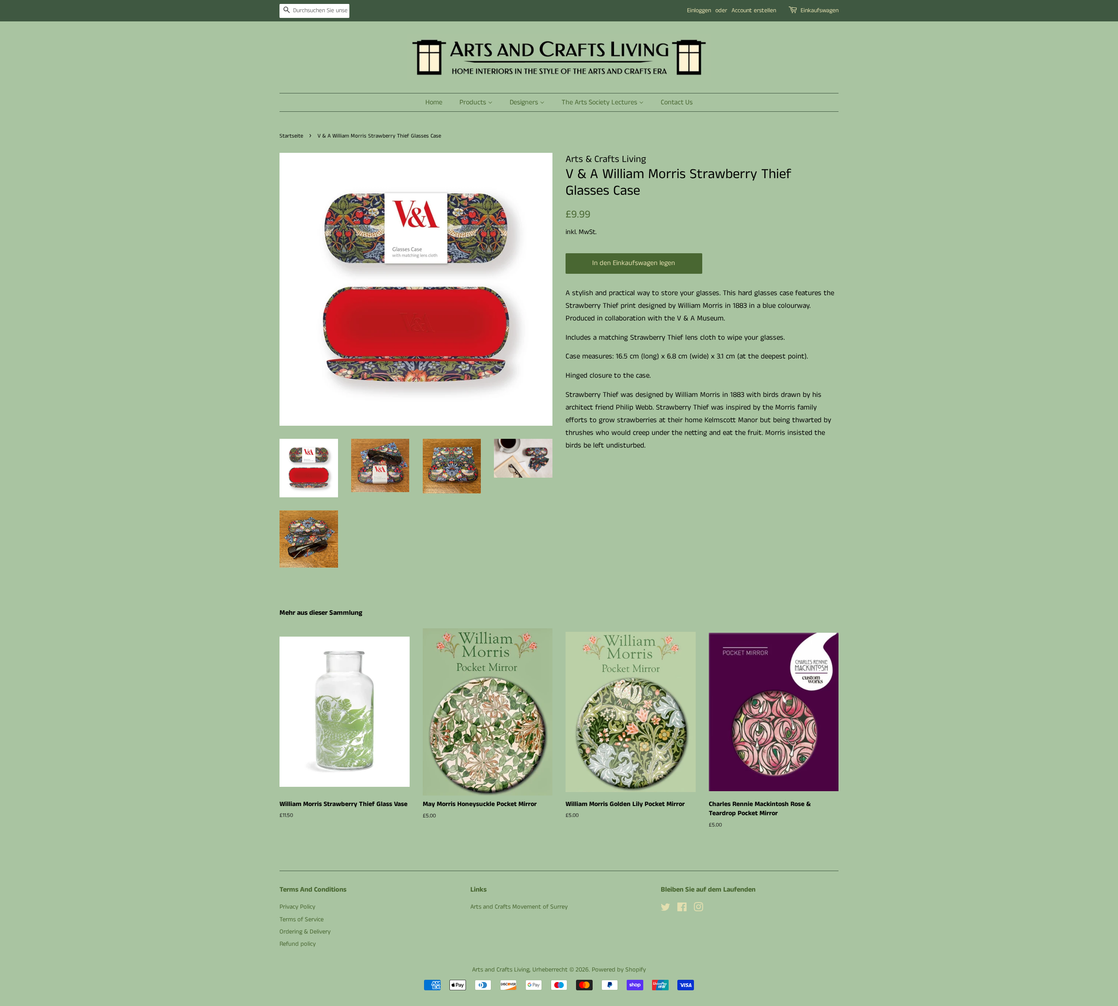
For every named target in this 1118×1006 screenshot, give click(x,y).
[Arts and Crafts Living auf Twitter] (665, 909)
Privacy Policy (297, 907)
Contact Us (677, 102)
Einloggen (699, 10)
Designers (525, 102)
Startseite (291, 136)
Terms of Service (302, 919)
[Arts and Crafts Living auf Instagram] (698, 909)
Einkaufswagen (819, 10)
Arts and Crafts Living (500, 969)
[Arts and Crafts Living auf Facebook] (682, 909)
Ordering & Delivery (305, 931)
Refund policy (298, 944)
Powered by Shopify (619, 969)
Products (473, 102)
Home (433, 102)
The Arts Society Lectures (600, 102)
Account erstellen (754, 10)
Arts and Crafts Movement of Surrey (519, 907)
